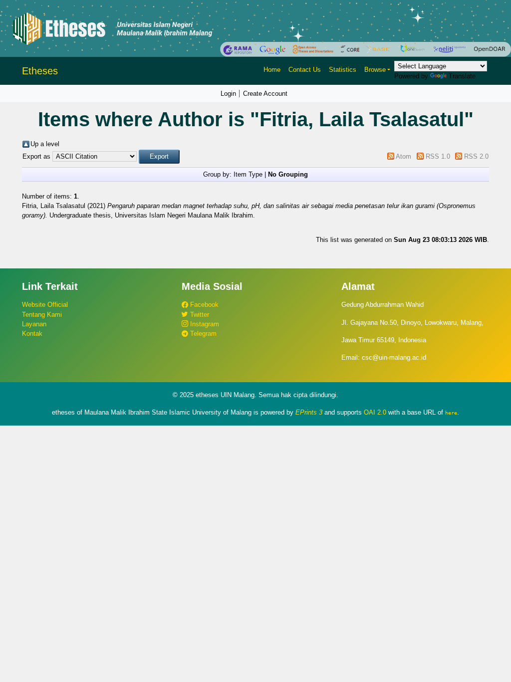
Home (271, 69)
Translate (462, 76)
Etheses (40, 70)
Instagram (203, 324)
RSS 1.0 (438, 156)
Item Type (248, 174)
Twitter (198, 314)
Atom (403, 156)
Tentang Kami (42, 314)
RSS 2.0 (476, 156)
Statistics (342, 69)
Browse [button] (375, 69)
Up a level (44, 144)
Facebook (203, 304)
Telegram (202, 333)
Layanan (34, 324)
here (451, 413)
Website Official (45, 304)
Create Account (265, 93)
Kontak (32, 333)
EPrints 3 (308, 412)
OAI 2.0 (375, 412)
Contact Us (304, 69)
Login (228, 93)
